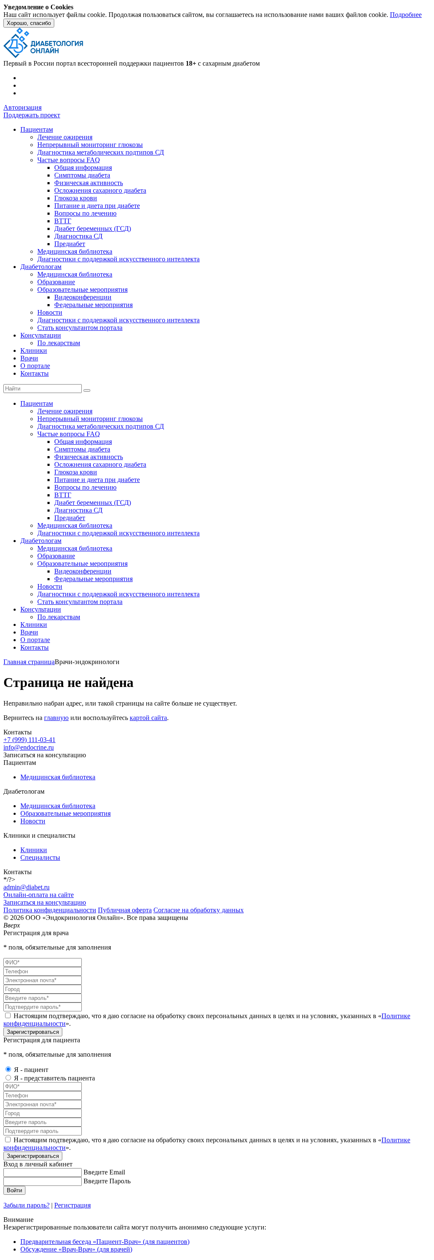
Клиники (33, 350)
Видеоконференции (82, 297)
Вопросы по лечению (85, 213)
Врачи (29, 358)
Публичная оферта (125, 910)
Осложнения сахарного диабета (100, 190)
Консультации (40, 335)
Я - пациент (31, 1069)
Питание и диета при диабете (97, 205)
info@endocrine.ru (28, 747)
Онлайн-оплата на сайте (38, 894)
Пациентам (36, 129)
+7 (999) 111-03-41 (29, 739)
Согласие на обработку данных (198, 910)
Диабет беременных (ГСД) (92, 228)
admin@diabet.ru (26, 887)
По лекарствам (58, 342)
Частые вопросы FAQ (68, 159)
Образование (56, 281)
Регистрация (72, 1205)
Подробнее (406, 14)
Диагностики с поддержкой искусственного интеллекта (118, 259)
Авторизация (22, 107)
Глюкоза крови (75, 198)
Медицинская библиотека (74, 251)
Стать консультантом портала (79, 327)
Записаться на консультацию (44, 902)
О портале (35, 365)
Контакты (34, 373)
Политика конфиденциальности (49, 910)
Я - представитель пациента (54, 1078)
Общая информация (83, 167)
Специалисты (40, 857)
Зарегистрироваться (33, 1032)
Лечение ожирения (64, 137)
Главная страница (29, 661)
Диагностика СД (78, 236)
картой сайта (148, 717)
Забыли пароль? (26, 1205)
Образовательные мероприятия (82, 289)
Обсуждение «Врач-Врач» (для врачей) (76, 1249)
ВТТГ (62, 220)
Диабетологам (40, 266)
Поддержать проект (31, 115)
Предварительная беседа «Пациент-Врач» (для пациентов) (104, 1241)
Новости (49, 312)
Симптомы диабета (82, 175)
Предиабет (69, 243)
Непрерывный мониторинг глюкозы (90, 144)
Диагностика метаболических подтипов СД (100, 152)
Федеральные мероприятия (93, 304)
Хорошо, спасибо (29, 23)
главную (56, 717)
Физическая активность (88, 182)
